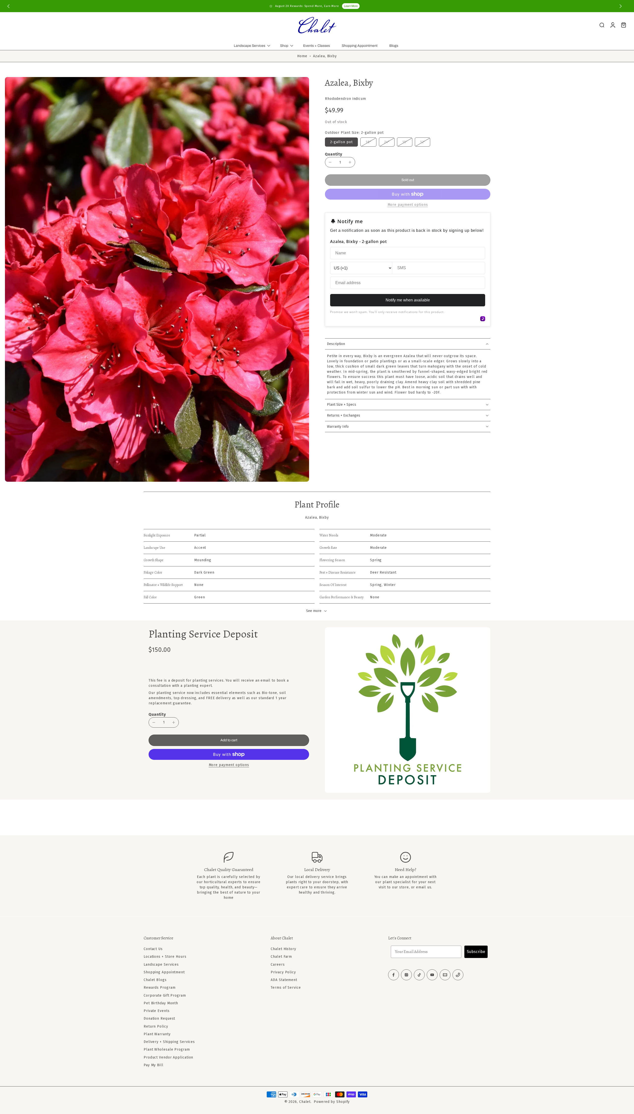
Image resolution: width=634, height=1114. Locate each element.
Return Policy (156, 1026)
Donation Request (159, 1018)
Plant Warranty (157, 1034)
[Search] (601, 25)
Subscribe (476, 951)
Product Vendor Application (168, 1057)
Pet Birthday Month (161, 1003)
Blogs (393, 46)
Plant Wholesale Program (167, 1049)
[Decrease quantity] (330, 162)
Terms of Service (286, 987)
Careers (278, 964)
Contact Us (153, 949)
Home (302, 56)
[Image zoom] (157, 279)
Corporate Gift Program (165, 995)
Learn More (351, 5)
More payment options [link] (408, 205)
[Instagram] (406, 974)
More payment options (229, 765)
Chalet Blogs (155, 980)
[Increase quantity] (350, 162)
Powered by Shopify (332, 1102)
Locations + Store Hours (165, 957)
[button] (407, 180)
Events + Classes (316, 46)
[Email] (445, 974)
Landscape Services (249, 46)
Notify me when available (408, 300)
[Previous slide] (8, 6)
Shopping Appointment (359, 46)
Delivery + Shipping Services (169, 1042)
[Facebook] (393, 974)
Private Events (157, 1011)
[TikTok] (419, 974)
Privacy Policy (283, 972)
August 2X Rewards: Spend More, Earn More (307, 6)
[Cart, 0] (623, 24)
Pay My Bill (153, 1065)
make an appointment (408, 877)
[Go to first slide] (620, 6)
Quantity (333, 154)
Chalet (305, 1102)
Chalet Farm (281, 957)
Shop (284, 46)
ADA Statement (284, 980)
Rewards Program (160, 987)
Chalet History (283, 949)
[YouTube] (432, 974)
